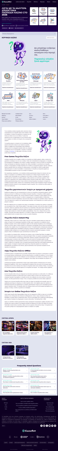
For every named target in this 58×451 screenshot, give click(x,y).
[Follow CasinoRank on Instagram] (44, 428)
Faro (30, 114)
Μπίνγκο (6, 405)
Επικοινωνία (49, 407)
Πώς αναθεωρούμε (50, 409)
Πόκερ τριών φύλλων (6, 122)
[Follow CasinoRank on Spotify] (52, 428)
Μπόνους (36, 1)
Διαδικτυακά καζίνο (20, 1)
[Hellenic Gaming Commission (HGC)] (10, 440)
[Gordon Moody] (24, 440)
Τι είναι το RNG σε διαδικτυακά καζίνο (26, 410)
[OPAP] (15, 440)
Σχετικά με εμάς (49, 405)
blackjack (18, 152)
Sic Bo (16, 118)
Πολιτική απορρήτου (49, 413)
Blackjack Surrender (6, 114)
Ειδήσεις (54, 1)
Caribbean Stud (18, 114)
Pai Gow (31, 116)
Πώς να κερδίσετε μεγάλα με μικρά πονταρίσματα (27, 408)
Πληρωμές (42, 1)
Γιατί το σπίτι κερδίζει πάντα (26, 404)
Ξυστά (44, 120)
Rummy (3, 118)
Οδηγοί (48, 1)
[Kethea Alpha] (32, 440)
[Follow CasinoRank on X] (46, 428)
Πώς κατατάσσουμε (49, 411)
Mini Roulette (18, 116)
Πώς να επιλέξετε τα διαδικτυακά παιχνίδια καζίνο (27, 406)
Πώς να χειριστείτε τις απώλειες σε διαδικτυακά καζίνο (26, 413)
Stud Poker (45, 118)
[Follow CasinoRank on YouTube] (49, 428)
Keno (44, 114)
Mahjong (4, 116)
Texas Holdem (5, 120)
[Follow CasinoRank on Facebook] (41, 428)
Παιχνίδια (29, 1)
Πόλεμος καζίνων (19, 122)
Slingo (30, 118)
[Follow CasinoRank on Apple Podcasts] (54, 428)
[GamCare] (40, 440)
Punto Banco (45, 116)
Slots (6, 411)
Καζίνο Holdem (32, 120)
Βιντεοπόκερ (18, 120)
